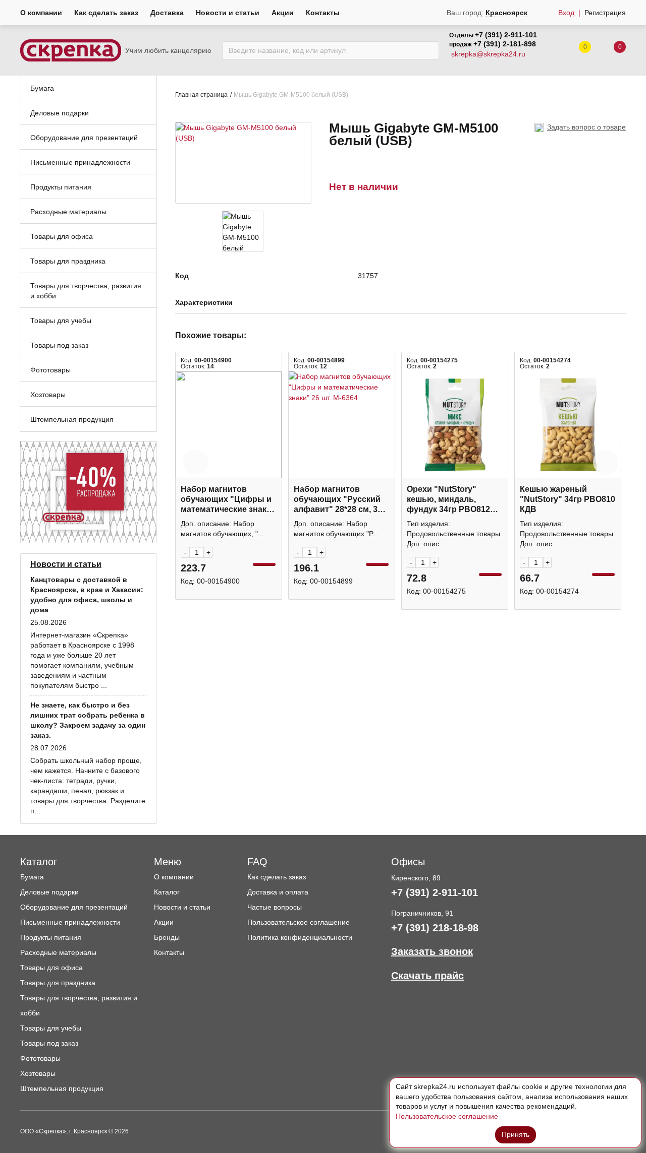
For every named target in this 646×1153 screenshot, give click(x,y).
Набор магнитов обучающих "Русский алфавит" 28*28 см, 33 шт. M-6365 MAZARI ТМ (338, 500)
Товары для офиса (51, 968)
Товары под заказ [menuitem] (59, 345)
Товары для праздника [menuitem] (67, 261)
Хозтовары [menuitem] (48, 395)
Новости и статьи (227, 13)
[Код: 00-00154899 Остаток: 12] (342, 424)
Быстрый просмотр (228, 473)
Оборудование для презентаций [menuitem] (84, 138)
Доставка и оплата (277, 892)
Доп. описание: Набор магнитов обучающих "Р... (336, 529)
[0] (609, 50)
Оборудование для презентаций (74, 907)
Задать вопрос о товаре (586, 127)
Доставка (167, 13)
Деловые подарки (49, 892)
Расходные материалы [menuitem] (68, 212)
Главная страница (201, 94)
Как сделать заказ (106, 13)
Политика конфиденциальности (299, 937)
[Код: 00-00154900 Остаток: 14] (229, 424)
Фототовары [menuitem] (50, 370)
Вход (566, 13)
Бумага (32, 877)
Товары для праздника (57, 983)
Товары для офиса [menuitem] (61, 236)
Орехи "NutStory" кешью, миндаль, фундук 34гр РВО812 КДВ (448, 500)
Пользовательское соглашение (298, 922)
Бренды (167, 937)
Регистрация (605, 13)
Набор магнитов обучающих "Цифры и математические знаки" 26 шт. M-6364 (228, 500)
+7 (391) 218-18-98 (434, 927)
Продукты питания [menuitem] (60, 187)
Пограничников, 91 (422, 913)
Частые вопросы (274, 907)
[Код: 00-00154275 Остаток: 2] (455, 424)
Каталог (167, 892)
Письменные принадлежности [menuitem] (80, 162)
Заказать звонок (432, 951)
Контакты (323, 13)
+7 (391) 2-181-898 (504, 44)
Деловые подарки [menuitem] (59, 113)
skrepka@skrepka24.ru (488, 54)
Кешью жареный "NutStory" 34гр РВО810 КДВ (567, 499)
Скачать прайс (427, 975)
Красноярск (506, 13)
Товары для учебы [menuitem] (60, 320)
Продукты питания (50, 937)
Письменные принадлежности (70, 922)
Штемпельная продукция (61, 1088)
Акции (283, 13)
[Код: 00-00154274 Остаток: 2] (568, 424)
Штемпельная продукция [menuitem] (72, 419)
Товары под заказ (49, 1043)
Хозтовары (38, 1073)
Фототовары (40, 1058)
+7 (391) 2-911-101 (506, 35)
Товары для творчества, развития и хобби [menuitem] (85, 291)
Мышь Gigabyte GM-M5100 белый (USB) (291, 94)
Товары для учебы (50, 1028)
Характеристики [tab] (204, 302)
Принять (515, 1134)
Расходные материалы (58, 952)
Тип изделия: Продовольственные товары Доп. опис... (453, 534)
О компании (41, 13)
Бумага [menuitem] (42, 88)
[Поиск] (429, 50)
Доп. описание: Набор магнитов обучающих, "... (222, 529)
